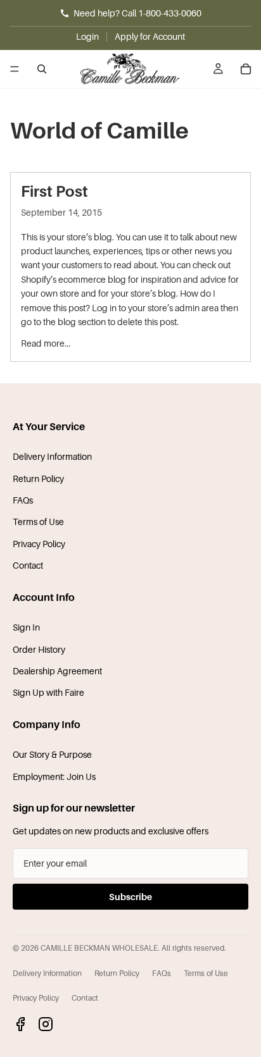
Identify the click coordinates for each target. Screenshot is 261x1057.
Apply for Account (150, 36)
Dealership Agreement (57, 670)
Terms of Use (38, 521)
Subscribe (130, 896)
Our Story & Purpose (52, 754)
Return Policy (38, 478)
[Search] (42, 69)
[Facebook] (20, 1024)
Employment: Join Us (54, 776)
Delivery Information (52, 456)
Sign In (26, 627)
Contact (28, 565)
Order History (39, 649)
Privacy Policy (39, 543)
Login (87, 36)
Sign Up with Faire (48, 692)
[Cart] (246, 69)
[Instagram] (45, 1024)
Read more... (45, 343)
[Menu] (14, 68)
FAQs (23, 500)
